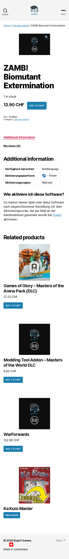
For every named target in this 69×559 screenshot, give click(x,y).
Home (7, 25)
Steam (57, 215)
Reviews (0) (12, 146)
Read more (12, 515)
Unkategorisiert (20, 25)
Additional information (19, 137)
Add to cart (36, 105)
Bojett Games (22, 540)
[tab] (19, 137)
